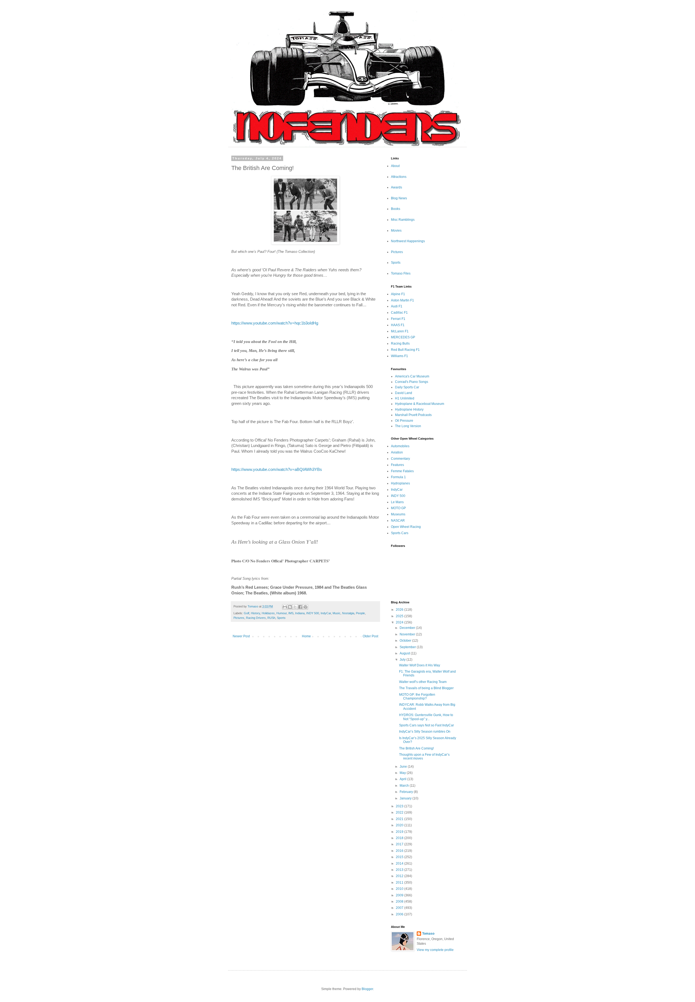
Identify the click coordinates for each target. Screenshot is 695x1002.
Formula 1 (398, 477)
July (403, 659)
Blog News (399, 198)
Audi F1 (396, 306)
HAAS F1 (398, 325)
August (405, 653)
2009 (400, 895)
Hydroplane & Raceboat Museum (419, 404)
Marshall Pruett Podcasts (413, 415)
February (407, 792)
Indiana (300, 613)
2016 (400, 851)
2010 (400, 889)
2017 (400, 844)
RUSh (271, 617)
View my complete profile (435, 950)
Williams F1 (399, 356)
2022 (400, 812)
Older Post (370, 636)
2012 (400, 876)
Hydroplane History (409, 409)
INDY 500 (312, 613)
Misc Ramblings (403, 220)
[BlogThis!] (290, 607)
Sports (281, 617)
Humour (281, 613)
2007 (400, 908)
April (403, 779)
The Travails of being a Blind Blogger (426, 688)
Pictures (238, 617)
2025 (400, 616)
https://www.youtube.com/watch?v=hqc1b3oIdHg (274, 323)
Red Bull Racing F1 (405, 350)
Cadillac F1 (399, 312)
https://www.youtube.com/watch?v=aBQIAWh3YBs (276, 469)
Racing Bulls (400, 343)
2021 (400, 819)
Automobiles (400, 446)
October (406, 640)
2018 (400, 838)
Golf (246, 613)
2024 (400, 622)
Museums (398, 514)
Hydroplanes (400, 483)
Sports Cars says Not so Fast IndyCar (426, 725)
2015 (400, 857)
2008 (400, 901)
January (406, 798)
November (408, 634)
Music (336, 613)
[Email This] (285, 607)
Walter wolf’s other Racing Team (423, 682)
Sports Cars (399, 533)
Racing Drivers (256, 617)
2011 (400, 882)
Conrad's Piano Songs (411, 382)
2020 (400, 825)
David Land (403, 393)
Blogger (367, 989)
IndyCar (326, 613)
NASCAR (398, 520)
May (403, 773)
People (360, 613)
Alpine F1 (398, 294)
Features (397, 465)
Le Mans (397, 502)
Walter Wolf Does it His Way (419, 665)
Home (306, 636)
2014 (400, 863)
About (395, 166)
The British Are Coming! (416, 748)
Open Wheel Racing (406, 527)
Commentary (400, 459)
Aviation (397, 452)
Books (395, 209)
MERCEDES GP (403, 337)
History (255, 613)
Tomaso (428, 933)
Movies (396, 230)
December (408, 628)
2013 (400, 870)
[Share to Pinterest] (305, 607)
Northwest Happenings (408, 241)
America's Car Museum (412, 376)
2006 (400, 914)
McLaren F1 (400, 331)
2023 (400, 806)
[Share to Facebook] (300, 607)
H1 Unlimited (404, 398)
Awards (396, 187)
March (405, 785)
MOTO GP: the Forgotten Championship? (417, 696)
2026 (400, 610)
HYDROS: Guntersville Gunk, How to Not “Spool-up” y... (426, 717)
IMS (290, 613)
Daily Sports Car (407, 387)
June (404, 766)
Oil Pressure (404, 421)
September (408, 647)
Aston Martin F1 (402, 300)
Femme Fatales (402, 471)
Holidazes (268, 613)
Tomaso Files (400, 273)
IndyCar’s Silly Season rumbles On (424, 731)
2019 (400, 832)
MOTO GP (398, 508)
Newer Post (241, 636)
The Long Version (408, 426)
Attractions (398, 177)
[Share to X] (295, 607)
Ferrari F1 (398, 319)
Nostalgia (348, 613)
